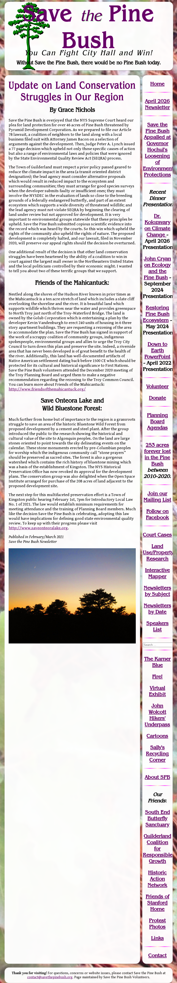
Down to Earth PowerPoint (157, 350)
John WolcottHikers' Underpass (157, 714)
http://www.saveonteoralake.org (38, 528)
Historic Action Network (157, 878)
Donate (157, 398)
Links (157, 938)
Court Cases (157, 534)
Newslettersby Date (157, 608)
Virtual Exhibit (157, 691)
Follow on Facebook (157, 514)
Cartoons (157, 736)
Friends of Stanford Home (157, 902)
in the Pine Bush (158, 457)
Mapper (157, 576)
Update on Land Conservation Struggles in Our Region (72, 91)
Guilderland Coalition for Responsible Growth (157, 848)
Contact (157, 955)
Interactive (157, 570)
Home (157, 84)
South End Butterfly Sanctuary (157, 818)
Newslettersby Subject (157, 591)
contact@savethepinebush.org (50, 977)
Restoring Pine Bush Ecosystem (156, 313)
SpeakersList (157, 626)
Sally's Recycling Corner (157, 753)
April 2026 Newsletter (157, 104)
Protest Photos (157, 923)
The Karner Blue (157, 662)
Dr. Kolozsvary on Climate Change (157, 225)
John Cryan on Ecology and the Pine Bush (157, 267)
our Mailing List (157, 496)
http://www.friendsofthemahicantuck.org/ (47, 389)
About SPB (157, 777)
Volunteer (157, 386)
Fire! (157, 676)
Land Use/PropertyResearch (158, 552)
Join (153, 493)
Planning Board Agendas (157, 421)
